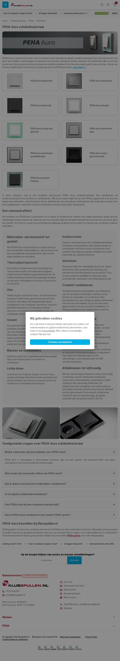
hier (49, 334)
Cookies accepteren (60, 342)
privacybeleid (48, 331)
